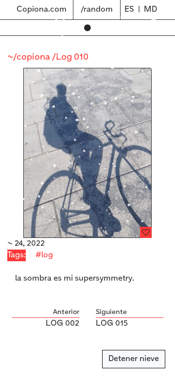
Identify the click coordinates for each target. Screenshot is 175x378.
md (150, 9)
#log (44, 255)
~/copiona (29, 57)
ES (129, 9)
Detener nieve (133, 358)
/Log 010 (70, 57)
